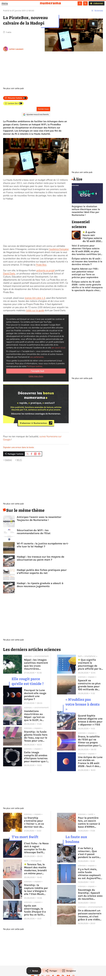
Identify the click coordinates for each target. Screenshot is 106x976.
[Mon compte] (80, 3)
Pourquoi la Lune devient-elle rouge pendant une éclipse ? (35, 695)
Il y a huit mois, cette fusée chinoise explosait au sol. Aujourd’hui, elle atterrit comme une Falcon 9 (90, 874)
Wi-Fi (19, 460)
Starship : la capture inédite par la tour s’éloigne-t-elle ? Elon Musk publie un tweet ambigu (36, 890)
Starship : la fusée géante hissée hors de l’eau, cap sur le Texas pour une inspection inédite (35, 736)
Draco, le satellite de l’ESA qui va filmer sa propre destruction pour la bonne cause (90, 741)
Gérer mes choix (36, 376)
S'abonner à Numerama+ (33, 423)
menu (5, 3)
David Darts (9, 273)
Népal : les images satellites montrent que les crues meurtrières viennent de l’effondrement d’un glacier (36, 664)
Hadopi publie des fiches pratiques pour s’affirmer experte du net (42, 571)
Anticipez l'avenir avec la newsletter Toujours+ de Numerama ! (39, 518)
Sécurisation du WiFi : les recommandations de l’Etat (33, 532)
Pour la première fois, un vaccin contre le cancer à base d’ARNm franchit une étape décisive (89, 822)
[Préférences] (85, 3)
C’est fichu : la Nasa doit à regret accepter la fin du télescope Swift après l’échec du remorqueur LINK (36, 848)
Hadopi (8, 460)
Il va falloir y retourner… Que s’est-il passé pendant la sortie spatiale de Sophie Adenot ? (89, 853)
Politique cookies (34, 366)
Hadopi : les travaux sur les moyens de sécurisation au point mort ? (40, 558)
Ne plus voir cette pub (13, 88)
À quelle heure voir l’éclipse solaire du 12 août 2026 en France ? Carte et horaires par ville (92, 237)
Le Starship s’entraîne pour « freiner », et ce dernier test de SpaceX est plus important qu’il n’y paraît (35, 822)
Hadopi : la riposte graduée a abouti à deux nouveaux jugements (40, 585)
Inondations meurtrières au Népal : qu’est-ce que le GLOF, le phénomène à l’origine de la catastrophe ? (34, 716)
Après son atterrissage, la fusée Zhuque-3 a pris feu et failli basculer (35, 910)
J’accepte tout (37, 371)
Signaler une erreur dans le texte (18, 447)
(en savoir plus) (58, 347)
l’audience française (59, 249)
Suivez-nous (43, 109)
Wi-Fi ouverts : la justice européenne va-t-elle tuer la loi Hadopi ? (43, 545)
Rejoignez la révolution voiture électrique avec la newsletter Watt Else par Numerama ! (86, 210)
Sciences (98, 10)
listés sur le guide (35, 310)
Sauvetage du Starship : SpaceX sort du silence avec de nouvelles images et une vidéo (90, 894)
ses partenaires (37, 357)
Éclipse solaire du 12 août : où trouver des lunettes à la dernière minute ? (87, 261)
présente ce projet (45, 270)
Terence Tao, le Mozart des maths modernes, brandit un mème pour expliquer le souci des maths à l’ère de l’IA (36, 869)
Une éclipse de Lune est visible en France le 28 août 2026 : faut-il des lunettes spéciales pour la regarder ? (90, 762)
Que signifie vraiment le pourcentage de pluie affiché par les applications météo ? (90, 664)
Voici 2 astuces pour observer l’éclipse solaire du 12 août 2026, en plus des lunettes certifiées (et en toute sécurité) (86, 250)
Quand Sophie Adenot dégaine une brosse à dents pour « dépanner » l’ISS (90, 720)
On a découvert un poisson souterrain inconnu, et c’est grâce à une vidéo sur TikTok (89, 915)
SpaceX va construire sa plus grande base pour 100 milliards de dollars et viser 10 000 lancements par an (89, 685)
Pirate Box (41, 264)
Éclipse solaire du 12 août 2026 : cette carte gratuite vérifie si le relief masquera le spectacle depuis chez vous (87, 286)
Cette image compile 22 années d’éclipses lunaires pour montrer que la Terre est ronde (36, 757)
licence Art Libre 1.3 (35, 297)
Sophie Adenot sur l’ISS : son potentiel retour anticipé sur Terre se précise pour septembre (85, 273)
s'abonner (98, 3)
